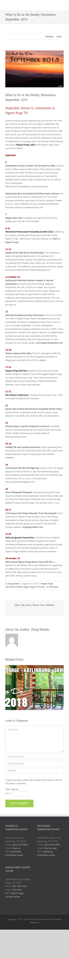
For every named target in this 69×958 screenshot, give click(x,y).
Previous (49, 36)
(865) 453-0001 (20, 844)
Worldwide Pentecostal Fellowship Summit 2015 (29, 231)
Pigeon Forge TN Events (33, 586)
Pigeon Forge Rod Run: (16, 370)
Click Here (17, 889)
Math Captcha (11, 789)
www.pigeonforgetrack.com (49, 342)
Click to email (50, 848)
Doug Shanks (14, 583)
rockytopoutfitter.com (32, 527)
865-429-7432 (20, 886)
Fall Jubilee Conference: (17, 395)
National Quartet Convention (19, 537)
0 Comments (52, 586)
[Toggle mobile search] (55, 5)
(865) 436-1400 (52, 844)
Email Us (16, 848)
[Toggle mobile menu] (62, 5)
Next (59, 36)
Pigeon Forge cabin (25, 144)
